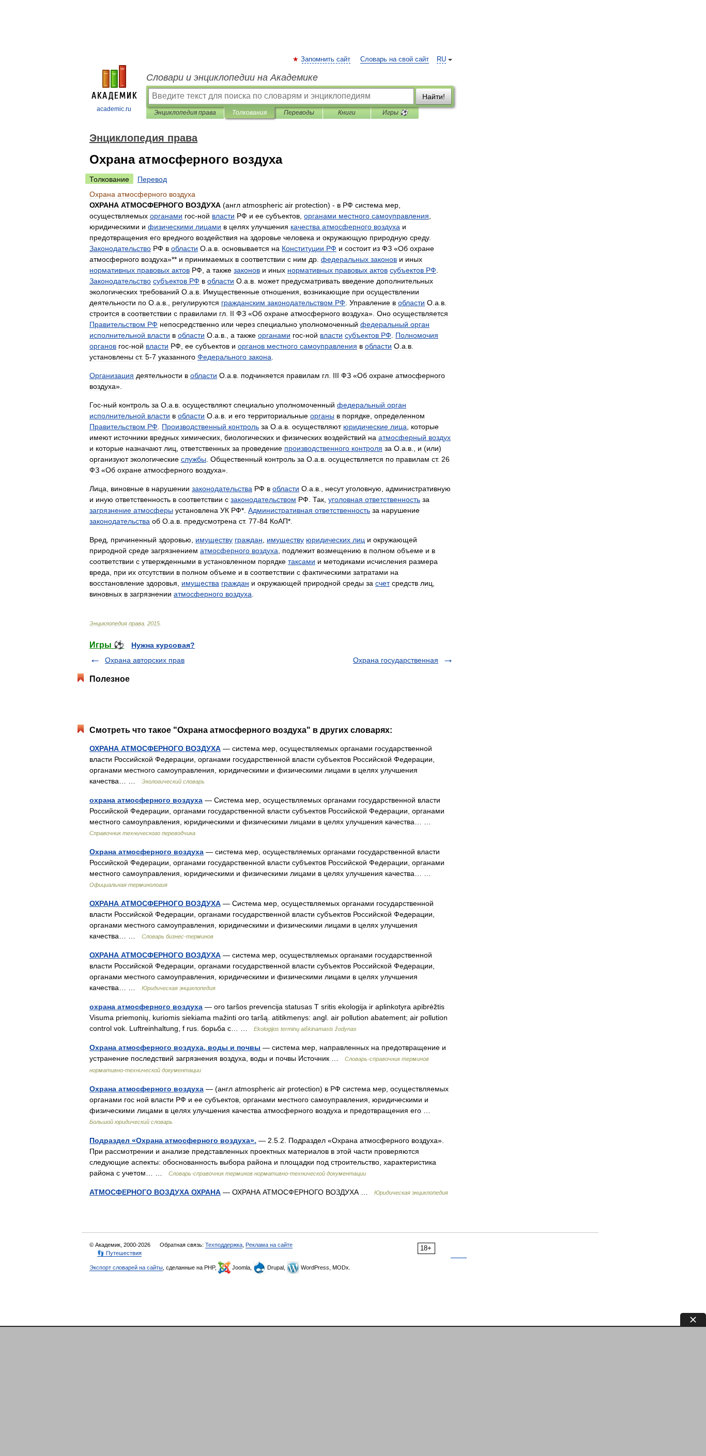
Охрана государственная (395, 660)
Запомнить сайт (326, 59)
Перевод (152, 179)
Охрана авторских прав (145, 660)
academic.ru (114, 109)
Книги (347, 112)
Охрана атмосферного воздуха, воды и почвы (174, 1047)
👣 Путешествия (119, 1253)
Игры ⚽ (395, 112)
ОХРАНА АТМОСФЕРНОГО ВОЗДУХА (155, 748)
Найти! (433, 96)
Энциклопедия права (185, 112)
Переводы (299, 112)
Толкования (249, 112)
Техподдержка (223, 1245)
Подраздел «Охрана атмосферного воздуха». (172, 1140)
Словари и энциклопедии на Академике (232, 77)
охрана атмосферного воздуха (146, 800)
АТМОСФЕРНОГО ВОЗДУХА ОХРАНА (155, 1192)
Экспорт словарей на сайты (126, 1267)
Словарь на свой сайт (394, 59)
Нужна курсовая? (163, 645)
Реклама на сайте (269, 1245)
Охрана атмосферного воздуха (146, 852)
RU (441, 59)
